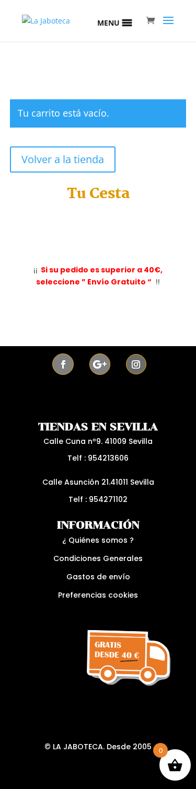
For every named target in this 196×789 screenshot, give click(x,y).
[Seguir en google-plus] (100, 364)
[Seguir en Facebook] (63, 364)
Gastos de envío (98, 576)
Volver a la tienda (62, 159)
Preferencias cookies (98, 595)
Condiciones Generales (98, 558)
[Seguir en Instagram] (136, 364)
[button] (108, 23)
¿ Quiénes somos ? (98, 540)
